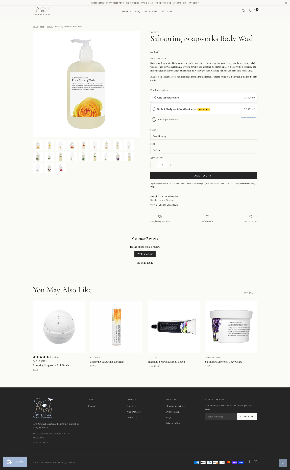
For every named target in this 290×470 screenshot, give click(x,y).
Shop (125, 11)
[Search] (243, 11)
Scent (154, 129)
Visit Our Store (134, 411)
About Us (150, 11)
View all (250, 293)
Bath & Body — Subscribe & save (183, 109)
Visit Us (166, 11)
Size (153, 143)
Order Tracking (173, 411)
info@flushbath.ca (40, 442)
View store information (164, 204)
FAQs (168, 417)
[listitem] (38, 145)
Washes (50, 26)
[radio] (154, 97)
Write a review (145, 254)
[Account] (249, 11)
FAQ (137, 11)
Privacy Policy (173, 423)
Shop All (92, 406)
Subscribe (247, 416)
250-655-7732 (38, 438)
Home (35, 26)
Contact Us (132, 417)
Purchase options (159, 90)
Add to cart (204, 175)
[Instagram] (255, 462)
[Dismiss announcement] (286, 3)
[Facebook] (249, 462)
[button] (86, 84)
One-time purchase (168, 97)
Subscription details (168, 119)
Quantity (156, 158)
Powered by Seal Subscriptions (248, 117)
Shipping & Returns (175, 406)
